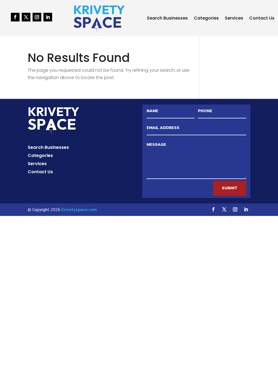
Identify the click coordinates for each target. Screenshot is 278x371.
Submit (230, 188)
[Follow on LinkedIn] (47, 17)
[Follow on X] (26, 17)
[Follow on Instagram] (37, 17)
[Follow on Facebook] (15, 17)
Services (234, 18)
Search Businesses (167, 18)
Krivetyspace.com (79, 210)
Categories (206, 18)
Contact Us (261, 18)
